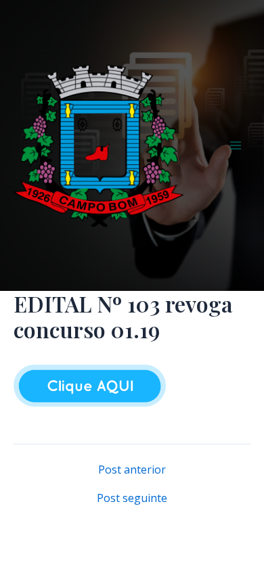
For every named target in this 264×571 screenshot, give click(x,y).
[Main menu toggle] (235, 145)
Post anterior (132, 469)
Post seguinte (132, 498)
